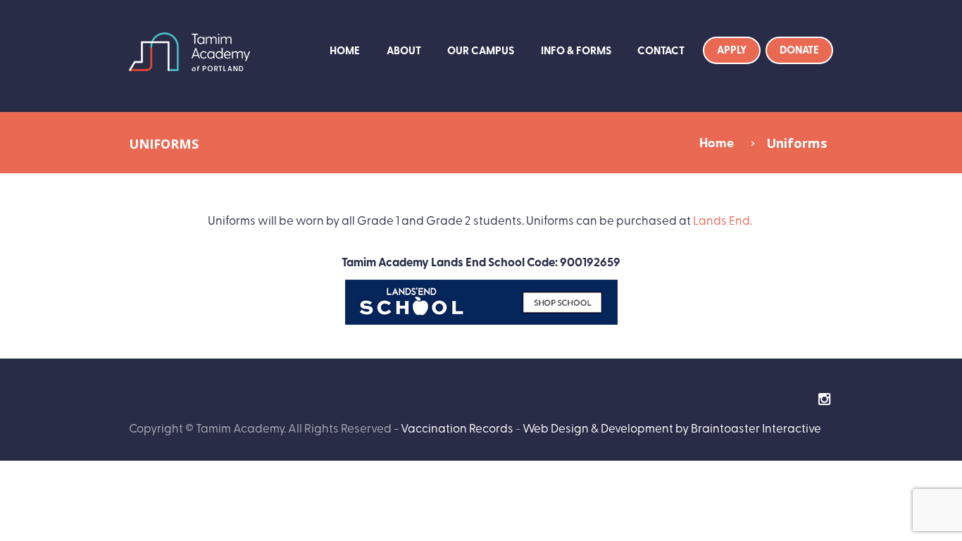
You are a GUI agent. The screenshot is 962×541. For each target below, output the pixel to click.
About (404, 50)
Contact (661, 50)
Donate (799, 49)
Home (345, 50)
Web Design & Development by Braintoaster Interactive (672, 427)
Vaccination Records (457, 427)
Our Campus (480, 50)
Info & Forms (576, 50)
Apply (732, 49)
